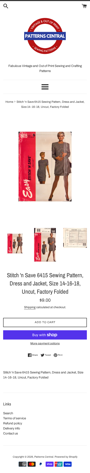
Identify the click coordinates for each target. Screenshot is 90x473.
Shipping (30, 307)
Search (8, 413)
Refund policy (12, 423)
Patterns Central (43, 456)
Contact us (10, 433)
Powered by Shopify (66, 456)
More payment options (45, 343)
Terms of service (14, 418)
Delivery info (11, 428)
